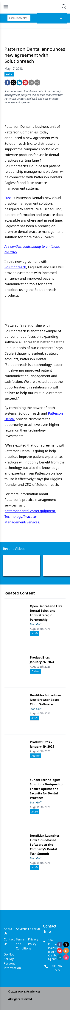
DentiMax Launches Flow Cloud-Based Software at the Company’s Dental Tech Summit (45, 845)
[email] (31, 82)
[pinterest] (25, 82)
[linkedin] (19, 82)
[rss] (66, 951)
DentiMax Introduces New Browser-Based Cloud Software (45, 699)
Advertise (22, 929)
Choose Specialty (18, 18)
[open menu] (6, 7)
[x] (66, 944)
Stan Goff (35, 624)
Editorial (34, 929)
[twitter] (13, 82)
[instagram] (66, 957)
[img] (35, 7)
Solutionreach (15, 267)
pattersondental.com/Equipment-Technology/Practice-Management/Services (30, 516)
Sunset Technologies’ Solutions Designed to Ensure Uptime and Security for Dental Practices (46, 789)
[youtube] (60, 951)
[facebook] (7, 82)
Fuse (8, 197)
